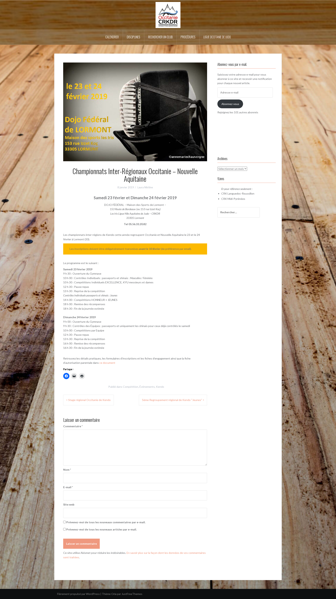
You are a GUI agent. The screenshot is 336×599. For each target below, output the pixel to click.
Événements (147, 386)
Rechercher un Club (160, 37)
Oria (113, 593)
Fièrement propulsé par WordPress (78, 593)
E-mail (68, 487)
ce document (107, 362)
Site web (68, 504)
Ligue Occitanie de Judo (217, 37)
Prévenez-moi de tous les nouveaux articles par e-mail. (101, 529)
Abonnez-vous (230, 104)
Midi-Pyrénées (236, 198)
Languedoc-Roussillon (241, 193)
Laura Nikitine (145, 187)
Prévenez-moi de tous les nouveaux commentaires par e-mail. (105, 522)
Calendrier (112, 37)
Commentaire (73, 426)
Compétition (130, 386)
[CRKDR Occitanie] (168, 14)
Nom (67, 469)
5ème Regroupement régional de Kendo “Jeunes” (172, 400)
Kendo (160, 386)
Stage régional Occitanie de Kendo (89, 400)
